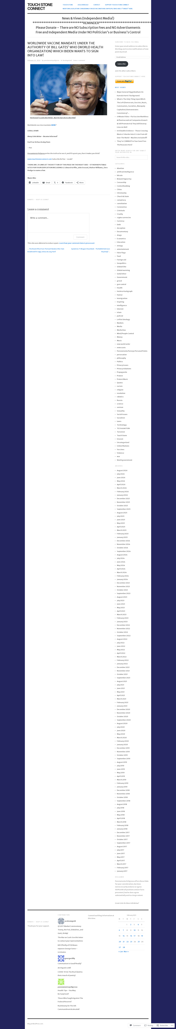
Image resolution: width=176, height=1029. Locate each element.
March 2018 (121, 822)
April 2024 (121, 569)
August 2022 (122, 639)
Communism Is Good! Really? (69, 963)
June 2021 (121, 688)
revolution (121, 393)
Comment (80, 237)
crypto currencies (124, 217)
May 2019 (121, 773)
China (119, 189)
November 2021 (123, 671)
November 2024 (123, 544)
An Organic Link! (64, 968)
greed (119, 281)
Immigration (122, 298)
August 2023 (122, 597)
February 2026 (123, 491)
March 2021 (121, 699)
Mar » (126, 951)
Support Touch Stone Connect (117, 5)
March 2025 (121, 530)
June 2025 (121, 520)
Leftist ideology (123, 319)
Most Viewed (120, 87)
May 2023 (121, 607)
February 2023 (122, 618)
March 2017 (121, 864)
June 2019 (121, 769)
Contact (96, 5)
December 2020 (123, 709)
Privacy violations (124, 369)
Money (119, 337)
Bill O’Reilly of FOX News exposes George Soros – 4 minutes (67, 948)
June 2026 (121, 477)
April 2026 (121, 484)
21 (123, 942)
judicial (120, 316)
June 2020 (121, 730)
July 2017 (120, 850)
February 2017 (122, 868)
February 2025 (122, 534)
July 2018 (120, 808)
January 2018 (122, 829)
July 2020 (121, 727)
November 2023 (123, 586)
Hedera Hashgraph (124, 291)
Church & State (123, 196)
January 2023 (122, 622)
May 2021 (120, 692)
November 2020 (123, 713)
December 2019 (123, 748)
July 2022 (120, 643)
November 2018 (123, 794)
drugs (119, 235)
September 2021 (123, 678)
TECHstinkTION (123, 428)
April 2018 (121, 818)
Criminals (121, 210)
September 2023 (123, 593)
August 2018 (122, 804)
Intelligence (122, 305)
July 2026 (121, 474)
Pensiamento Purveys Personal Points (132, 351)
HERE (53, 125)
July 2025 (120, 516)
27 (120, 947)
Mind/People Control (125, 333)
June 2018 (121, 811)
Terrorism (121, 432)
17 (134, 936)
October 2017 (122, 839)
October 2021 (122, 674)
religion (120, 390)
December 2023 (123, 583)
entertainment (123, 249)
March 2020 (122, 738)
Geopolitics (121, 263)
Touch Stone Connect (39, 6)
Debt (119, 224)
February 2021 (122, 702)
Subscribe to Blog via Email (127, 42)
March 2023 (121, 614)
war (118, 456)
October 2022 (122, 632)
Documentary (122, 231)
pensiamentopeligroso (51, 60)
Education (121, 242)
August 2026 (122, 470)
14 (124, 936)
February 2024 (123, 576)
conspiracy (121, 200)
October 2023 (122, 590)
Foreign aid (121, 260)
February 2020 (123, 741)
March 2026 (122, 488)
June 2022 (121, 646)
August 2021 (122, 681)
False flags (121, 253)
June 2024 (121, 562)
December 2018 (123, 790)
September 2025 (123, 509)
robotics (120, 397)
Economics (121, 239)
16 (131, 936)
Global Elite (121, 267)
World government (124, 460)
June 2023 (121, 604)
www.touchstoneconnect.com (39, 159)
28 (124, 947)
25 (139, 942)
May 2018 (120, 815)
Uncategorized (67, 60)
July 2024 (121, 558)
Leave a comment (79, 60)
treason (120, 439)
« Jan (120, 951)
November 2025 (123, 502)
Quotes (120, 383)
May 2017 (120, 857)
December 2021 (123, 667)
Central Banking (123, 186)
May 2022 (121, 650)
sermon (120, 407)
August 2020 (122, 723)
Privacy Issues (122, 365)
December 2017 (123, 832)
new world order (123, 344)
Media (119, 326)
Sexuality (120, 411)
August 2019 (122, 762)
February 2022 (123, 660)
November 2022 (123, 628)
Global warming (123, 270)
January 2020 (122, 744)
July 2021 (120, 685)
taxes (119, 421)
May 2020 (121, 734)
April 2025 (121, 527)
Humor (120, 295)
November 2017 (123, 836)
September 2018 (123, 801)
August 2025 (122, 513)
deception (121, 228)
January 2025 (122, 537)
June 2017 (121, 853)
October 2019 (122, 755)
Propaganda (122, 372)
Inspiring (120, 302)
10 (135, 930)
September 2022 (124, 636)
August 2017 (122, 846)
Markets (120, 323)
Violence (120, 453)
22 (128, 942)
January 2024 (122, 579)
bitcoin (120, 175)
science (120, 404)
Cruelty (120, 214)
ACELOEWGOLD (83, 5)
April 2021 (121, 695)
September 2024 (124, 551)
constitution (122, 203)
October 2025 (122, 506)
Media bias (121, 330)
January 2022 (122, 664)
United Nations (123, 446)
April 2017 (121, 860)
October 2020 (122, 716)
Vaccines (120, 449)
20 (120, 942)
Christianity (121, 193)
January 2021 (122, 706)
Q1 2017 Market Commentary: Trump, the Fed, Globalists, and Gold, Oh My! (70, 929)
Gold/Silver (121, 274)
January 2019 (122, 787)
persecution (122, 355)
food (119, 256)
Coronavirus (122, 207)
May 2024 (121, 565)
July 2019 (120, 766)
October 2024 (122, 548)
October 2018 (122, 797)
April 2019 (121, 776)
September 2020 (124, 720)
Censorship (121, 182)
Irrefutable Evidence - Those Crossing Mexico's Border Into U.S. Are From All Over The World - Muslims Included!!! (132, 134)
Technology (122, 425)
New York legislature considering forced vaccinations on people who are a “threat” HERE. (98, 9)
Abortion (120, 168)
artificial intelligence (125, 172)
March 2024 (122, 572)
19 (142, 936)
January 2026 (122, 495)
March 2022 (122, 657)
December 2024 (123, 541)
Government (122, 277)
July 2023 (120, 600)
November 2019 (123, 752)
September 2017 (123, 843)
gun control (121, 284)
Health (119, 288)
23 (131, 942)
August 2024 (122, 555)
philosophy (121, 358)
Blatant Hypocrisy (124, 179)
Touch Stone (68, 5)
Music (119, 340)
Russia (119, 400)
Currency (120, 221)
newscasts (121, 347)
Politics (120, 361)
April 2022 (121, 653)
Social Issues (122, 414)
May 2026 (121, 481)
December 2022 (123, 625)
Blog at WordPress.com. (35, 1024)
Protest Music (122, 379)
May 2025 (121, 523)
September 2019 (123, 758)
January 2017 (122, 871)
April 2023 (121, 611)
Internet (120, 309)
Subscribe (122, 64)
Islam (119, 312)
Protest (120, 376)
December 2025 (123, 498)
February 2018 (122, 825)
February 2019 (122, 783)
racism (120, 386)
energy (120, 246)
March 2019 (121, 780)
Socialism (121, 418)
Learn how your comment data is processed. (77, 243)
